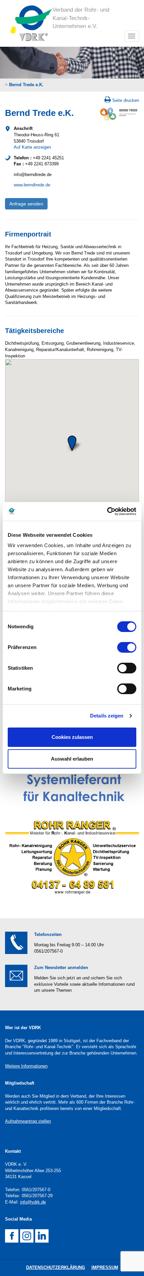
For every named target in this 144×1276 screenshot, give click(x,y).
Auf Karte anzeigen (32, 147)
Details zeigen (106, 716)
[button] (72, 443)
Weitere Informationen (26, 1066)
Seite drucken (125, 100)
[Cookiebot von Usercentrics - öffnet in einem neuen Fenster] (107, 511)
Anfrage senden (26, 203)
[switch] (126, 647)
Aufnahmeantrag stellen (28, 1121)
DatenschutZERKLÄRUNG (55, 1267)
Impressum (104, 1267)
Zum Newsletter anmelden (61, 967)
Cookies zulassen (72, 737)
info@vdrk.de (33, 1202)
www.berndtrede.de (32, 184)
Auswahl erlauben (72, 759)
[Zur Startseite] (29, 23)
